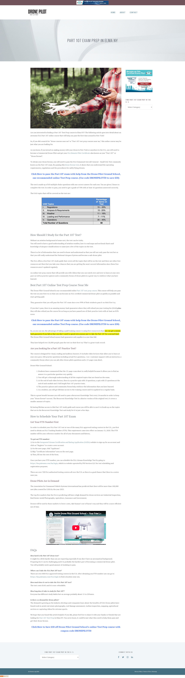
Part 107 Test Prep (46, 618)
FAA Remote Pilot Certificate (79, 153)
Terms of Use (147, 671)
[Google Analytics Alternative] (4, 676)
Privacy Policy (138, 671)
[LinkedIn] (154, 11)
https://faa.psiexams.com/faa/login (44, 463)
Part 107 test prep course (87, 290)
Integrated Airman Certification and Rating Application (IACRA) (65, 442)
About (122, 12)
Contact (134, 12)
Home (113, 12)
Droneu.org (33, 671)
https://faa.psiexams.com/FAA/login (44, 577)
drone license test (72, 165)
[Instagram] (150, 11)
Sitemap (154, 671)
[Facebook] (143, 11)
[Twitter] (147, 11)
